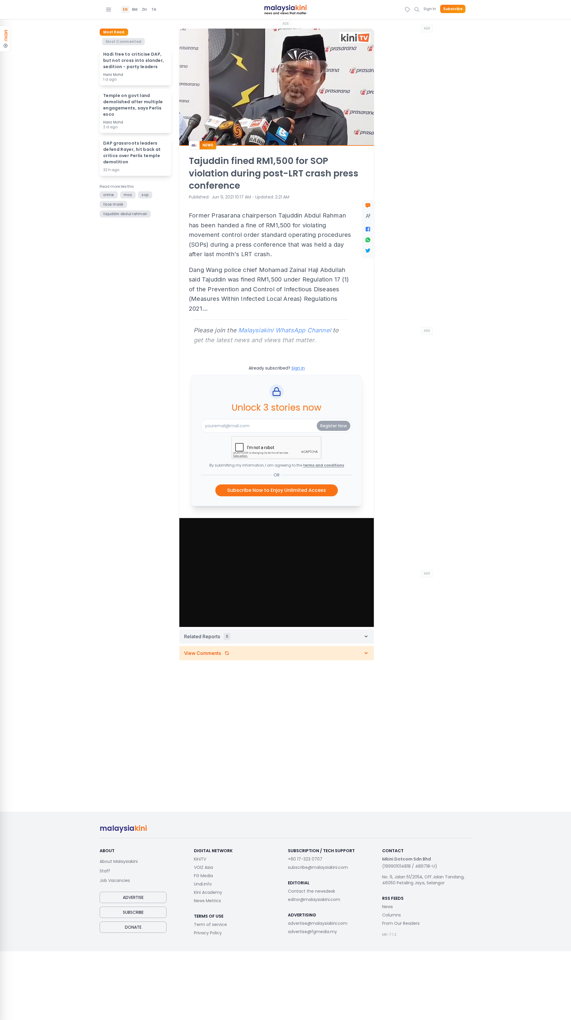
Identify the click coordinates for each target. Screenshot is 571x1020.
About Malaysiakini (119, 861)
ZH (144, 9)
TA (153, 9)
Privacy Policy (208, 933)
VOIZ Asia (203, 867)
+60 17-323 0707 (305, 859)
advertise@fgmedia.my (312, 932)
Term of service (210, 924)
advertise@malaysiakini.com (317, 923)
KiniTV (200, 859)
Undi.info (203, 884)
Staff (105, 871)
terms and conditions (323, 465)
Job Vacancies (115, 880)
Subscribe (452, 9)
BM (134, 9)
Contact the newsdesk (311, 891)
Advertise (133, 897)
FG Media (203, 876)
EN (125, 9)
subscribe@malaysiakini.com (318, 867)
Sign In (429, 8)
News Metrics (207, 901)
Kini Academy (208, 892)
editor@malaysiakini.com (314, 899)
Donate (133, 927)
